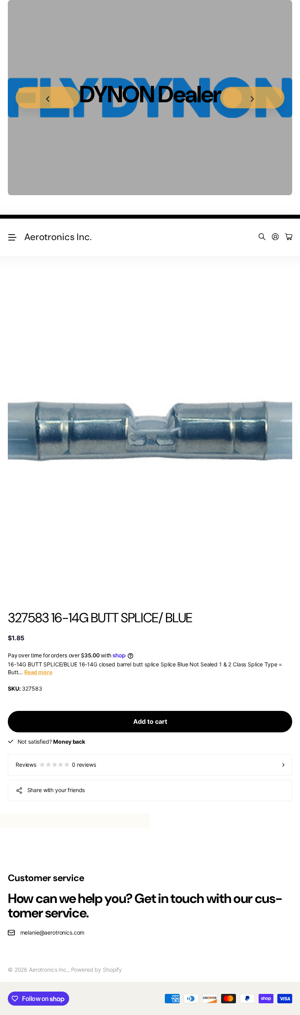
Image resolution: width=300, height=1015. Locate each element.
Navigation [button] (12, 237)
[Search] (262, 237)
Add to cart (150, 721)
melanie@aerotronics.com (52, 932)
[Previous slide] (48, 98)
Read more (38, 672)
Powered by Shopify (96, 969)
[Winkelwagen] (288, 237)
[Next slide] (252, 98)
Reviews (56, 764)
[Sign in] (275, 237)
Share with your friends (56, 790)
